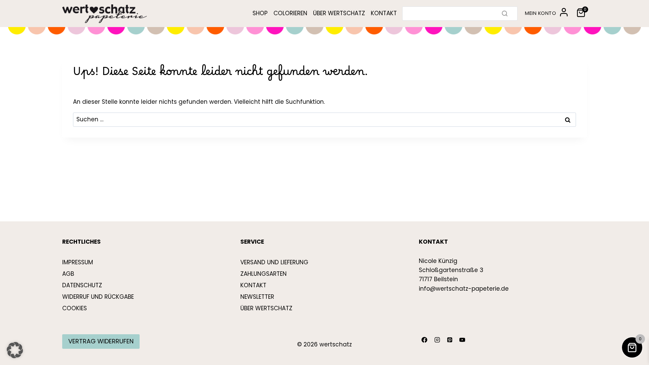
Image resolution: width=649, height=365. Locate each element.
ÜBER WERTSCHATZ (339, 13)
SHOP (260, 13)
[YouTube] (462, 340)
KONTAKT (384, 13)
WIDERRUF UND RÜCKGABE (98, 297)
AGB (68, 274)
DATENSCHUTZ (82, 285)
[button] (15, 350)
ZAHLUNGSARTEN (263, 274)
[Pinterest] (449, 340)
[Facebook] (424, 340)
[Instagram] (437, 340)
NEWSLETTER (257, 297)
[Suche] (504, 13)
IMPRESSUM (77, 262)
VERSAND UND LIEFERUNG (274, 262)
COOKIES (74, 308)
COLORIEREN (290, 13)
